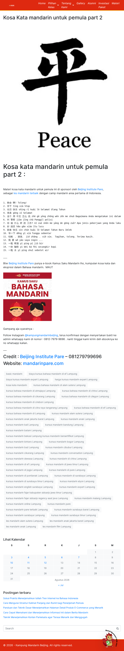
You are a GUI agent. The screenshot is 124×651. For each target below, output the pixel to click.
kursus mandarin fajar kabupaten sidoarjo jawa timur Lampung (39, 492)
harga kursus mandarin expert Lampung (76, 379)
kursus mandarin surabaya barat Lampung (76, 509)
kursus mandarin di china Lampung (68, 458)
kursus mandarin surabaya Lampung (25, 515)
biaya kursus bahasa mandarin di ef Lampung (53, 373)
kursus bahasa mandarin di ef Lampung (95, 407)
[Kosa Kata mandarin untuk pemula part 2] (62, 91)
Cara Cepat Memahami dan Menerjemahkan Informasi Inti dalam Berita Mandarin (45, 612)
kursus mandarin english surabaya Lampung (29, 487)
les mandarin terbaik (26, 193)
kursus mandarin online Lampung (23, 503)
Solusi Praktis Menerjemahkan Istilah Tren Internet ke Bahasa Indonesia (40, 598)
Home (42, 3)
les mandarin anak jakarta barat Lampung (72, 520)
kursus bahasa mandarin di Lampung (25, 413)
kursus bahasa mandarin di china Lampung (85, 390)
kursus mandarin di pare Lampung (67, 470)
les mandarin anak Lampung (21, 526)
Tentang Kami (66, 5)
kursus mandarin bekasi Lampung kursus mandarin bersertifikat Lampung (45, 436)
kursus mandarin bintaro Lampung (24, 441)
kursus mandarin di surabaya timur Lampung (29, 481)
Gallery (81, 3)
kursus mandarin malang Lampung (93, 498)
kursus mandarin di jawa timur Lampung (67, 464)
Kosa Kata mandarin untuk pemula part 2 (53, 17)
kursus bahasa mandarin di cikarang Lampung (30, 396)
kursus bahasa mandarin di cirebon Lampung (30, 402)
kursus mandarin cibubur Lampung (64, 447)
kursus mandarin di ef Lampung (23, 464)
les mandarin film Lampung (57, 526)
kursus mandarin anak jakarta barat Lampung (30, 419)
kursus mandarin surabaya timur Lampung (73, 515)
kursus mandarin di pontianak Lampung (27, 475)
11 (28, 562)
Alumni (92, 3)
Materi (115, 3)
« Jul (60, 585)
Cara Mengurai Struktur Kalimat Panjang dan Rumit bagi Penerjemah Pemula (43, 603)
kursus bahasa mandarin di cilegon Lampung (85, 396)
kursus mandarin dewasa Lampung (24, 458)
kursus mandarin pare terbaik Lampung (27, 509)
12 (45, 562)
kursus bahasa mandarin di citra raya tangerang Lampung (36, 407)
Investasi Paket (103, 5)
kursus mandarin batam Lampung (24, 430)
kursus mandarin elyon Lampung (77, 481)
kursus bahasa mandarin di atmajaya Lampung (31, 390)
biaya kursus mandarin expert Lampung (27, 379)
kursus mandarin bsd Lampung (22, 447)
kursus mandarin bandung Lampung (64, 424)
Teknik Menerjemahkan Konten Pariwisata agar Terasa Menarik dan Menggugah (45, 617)
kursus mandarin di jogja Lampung (24, 470)
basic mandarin (14, 373)
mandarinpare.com (43, 363)
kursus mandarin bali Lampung (22, 424)
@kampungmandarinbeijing (41, 335)
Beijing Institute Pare (90, 189)
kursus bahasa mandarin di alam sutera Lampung (60, 385)
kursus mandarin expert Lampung (77, 487)
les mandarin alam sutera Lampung (24, 520)
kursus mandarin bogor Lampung (66, 441)
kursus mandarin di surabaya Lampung (75, 475)
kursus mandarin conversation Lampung (72, 453)
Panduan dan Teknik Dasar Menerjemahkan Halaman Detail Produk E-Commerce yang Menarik (53, 607)
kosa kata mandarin (16, 385)
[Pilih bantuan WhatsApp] (110, 637)
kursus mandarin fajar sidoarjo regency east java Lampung (37, 498)
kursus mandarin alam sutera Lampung (72, 413)
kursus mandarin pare (59, 503)
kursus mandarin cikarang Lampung (25, 453)
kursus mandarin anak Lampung (78, 419)
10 (11, 562)
